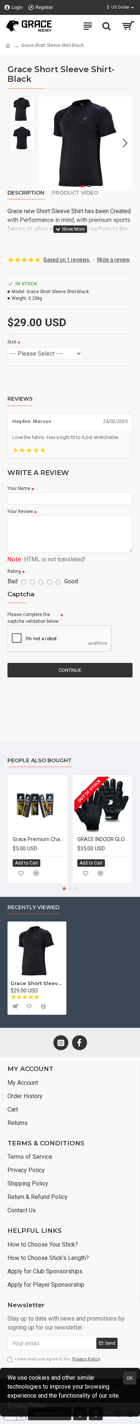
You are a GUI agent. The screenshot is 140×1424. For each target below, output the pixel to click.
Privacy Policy (26, 1404)
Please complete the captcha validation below (33, 618)
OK (130, 1378)
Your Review (20, 511)
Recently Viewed (33, 907)
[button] (46, 142)
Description (25, 193)
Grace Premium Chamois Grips (39, 839)
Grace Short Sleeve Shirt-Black (36, 983)
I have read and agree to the (57, 1359)
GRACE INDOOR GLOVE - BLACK (104, 839)
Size (11, 341)
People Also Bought (39, 760)
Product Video (75, 193)
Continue (70, 670)
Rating (14, 571)
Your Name (18, 488)
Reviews (19, 399)
